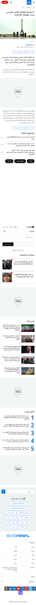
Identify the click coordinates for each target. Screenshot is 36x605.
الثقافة (15, 559)
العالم (15, 547)
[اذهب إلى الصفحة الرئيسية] (29, 2)
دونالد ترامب (10, 513)
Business (28, 8)
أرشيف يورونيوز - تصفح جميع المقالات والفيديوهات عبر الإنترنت (9, 569)
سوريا (17, 517)
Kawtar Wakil (28, 45)
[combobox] (18, 492)
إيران (26, 522)
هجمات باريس (20, 161)
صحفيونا (32, 567)
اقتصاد (23, 8)
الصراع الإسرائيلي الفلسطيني (18, 508)
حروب (13, 527)
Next (33, 555)
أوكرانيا (22, 527)
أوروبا (33, 547)
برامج (15, 563)
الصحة (15, 555)
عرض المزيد (31, 582)
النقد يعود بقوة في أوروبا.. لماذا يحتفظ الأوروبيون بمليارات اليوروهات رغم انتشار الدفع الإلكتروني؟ (20, 152)
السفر (33, 559)
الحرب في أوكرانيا (24, 513)
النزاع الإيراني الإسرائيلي (18, 503)
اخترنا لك (30, 321)
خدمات (32, 577)
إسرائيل (26, 517)
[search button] (3, 492)
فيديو (33, 563)
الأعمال (32, 551)
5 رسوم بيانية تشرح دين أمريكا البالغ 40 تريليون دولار (20, 138)
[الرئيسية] (33, 8)
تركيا (9, 522)
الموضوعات (31, 543)
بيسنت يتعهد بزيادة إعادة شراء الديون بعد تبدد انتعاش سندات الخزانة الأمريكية (20, 145)
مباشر (5, 2)
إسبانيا (18, 522)
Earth (15, 551)
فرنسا (30, 161)
